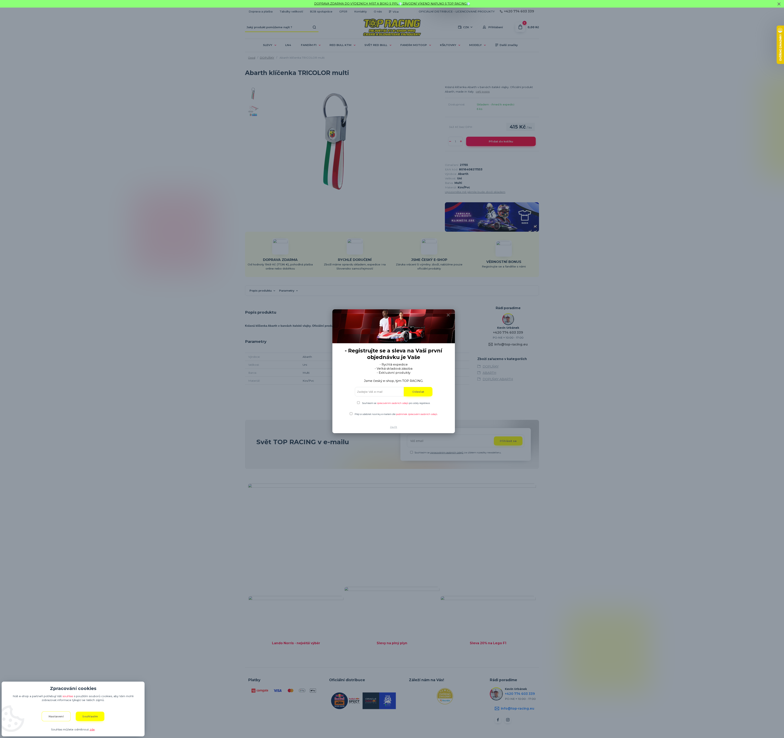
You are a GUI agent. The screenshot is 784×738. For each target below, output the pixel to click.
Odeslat (418, 391)
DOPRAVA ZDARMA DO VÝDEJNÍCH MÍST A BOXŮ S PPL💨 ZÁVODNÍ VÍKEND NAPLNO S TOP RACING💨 (392, 4)
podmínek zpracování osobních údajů (416, 414)
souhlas (67, 696)
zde (92, 729)
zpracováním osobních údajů (392, 403)
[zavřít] (779, 4)
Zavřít (393, 426)
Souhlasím (90, 716)
